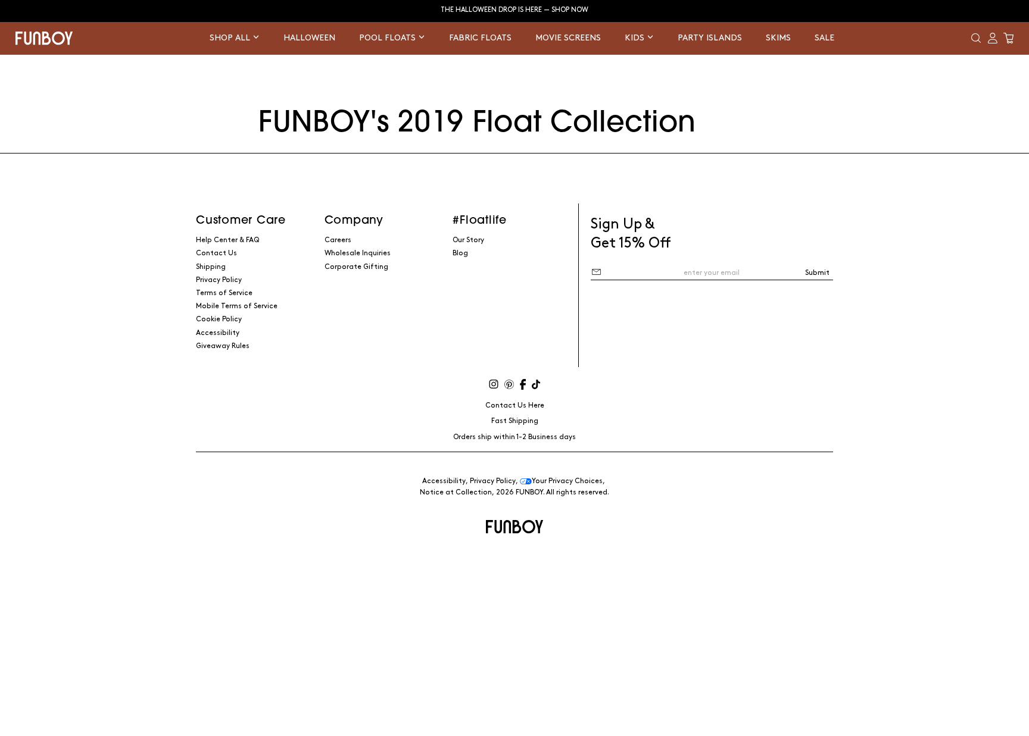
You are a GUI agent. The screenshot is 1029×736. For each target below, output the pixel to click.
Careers (338, 240)
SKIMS (778, 38)
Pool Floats (388, 38)
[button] (976, 38)
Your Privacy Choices (567, 481)
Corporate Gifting (356, 267)
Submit (817, 273)
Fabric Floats (480, 38)
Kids (636, 38)
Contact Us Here (514, 405)
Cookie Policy (219, 319)
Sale (824, 38)
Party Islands (710, 38)
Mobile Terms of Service (236, 306)
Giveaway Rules (223, 346)
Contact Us (216, 253)
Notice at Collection (456, 492)
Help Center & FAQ (227, 240)
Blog (460, 253)
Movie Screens (568, 38)
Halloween (309, 38)
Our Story (468, 240)
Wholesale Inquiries (358, 253)
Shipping (211, 267)
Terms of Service (224, 293)
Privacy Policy (219, 280)
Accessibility (217, 333)
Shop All (231, 38)
